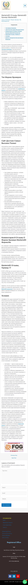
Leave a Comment (6, 19)
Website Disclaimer (6, 535)
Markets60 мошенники (7, 289)
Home (4, 520)
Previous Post (14, 455)
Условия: (8, 36)
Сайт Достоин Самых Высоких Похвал (15, 29)
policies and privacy (6, 531)
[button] (25, 582)
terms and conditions (7, 533)
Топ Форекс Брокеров (11, 28)
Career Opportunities (7, 525)
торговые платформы (7, 49)
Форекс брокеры (15, 19)
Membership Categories (7, 522)
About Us (5, 527)
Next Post (14, 458)
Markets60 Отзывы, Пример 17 (13, 34)
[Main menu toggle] (25, 5)
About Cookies (5, 537)
